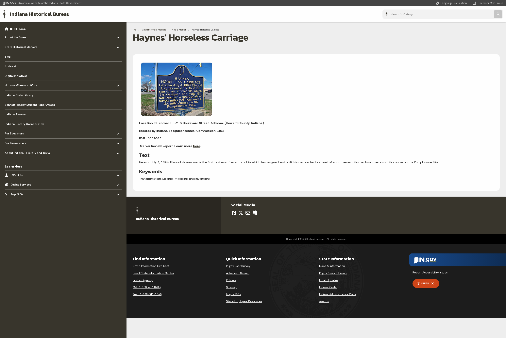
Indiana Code (328, 287)
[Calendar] (255, 212)
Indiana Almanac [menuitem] (16, 114)
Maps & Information (332, 266)
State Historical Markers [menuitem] (21, 46)
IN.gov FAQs (233, 294)
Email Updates (328, 280)
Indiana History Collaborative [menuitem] (24, 124)
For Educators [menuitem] (16, 132)
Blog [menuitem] (7, 56)
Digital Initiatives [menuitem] (16, 76)
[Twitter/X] (240, 212)
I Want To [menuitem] (22, 174)
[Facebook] (234, 212)
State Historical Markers (154, 29)
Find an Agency (143, 280)
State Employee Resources (244, 301)
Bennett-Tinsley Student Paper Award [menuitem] (30, 105)
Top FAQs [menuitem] (22, 193)
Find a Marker (179, 29)
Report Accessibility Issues (430, 272)
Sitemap (231, 287)
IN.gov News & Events (333, 273)
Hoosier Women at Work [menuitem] (21, 84)
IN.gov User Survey (238, 266)
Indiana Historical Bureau (40, 14)
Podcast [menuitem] (10, 66)
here (196, 146)
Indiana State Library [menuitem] (19, 95)
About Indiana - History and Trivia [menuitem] (27, 151)
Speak (425, 283)
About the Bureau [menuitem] (16, 36)
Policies (231, 280)
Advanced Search (237, 273)
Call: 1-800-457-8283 (146, 287)
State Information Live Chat (151, 266)
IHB (134, 29)
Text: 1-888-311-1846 (147, 294)
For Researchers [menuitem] (16, 142)
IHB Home (18, 29)
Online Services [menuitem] (22, 183)
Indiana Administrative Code (337, 294)
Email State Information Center (153, 273)
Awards (324, 301)
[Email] (247, 212)
